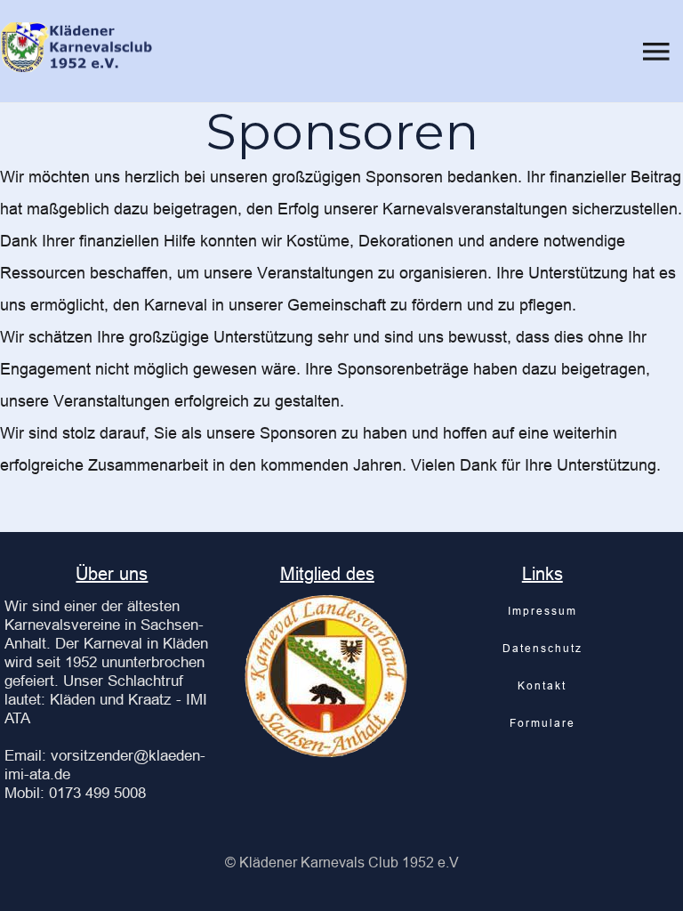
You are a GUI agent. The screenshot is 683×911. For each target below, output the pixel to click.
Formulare (542, 723)
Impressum (542, 610)
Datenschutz (542, 648)
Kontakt (542, 685)
